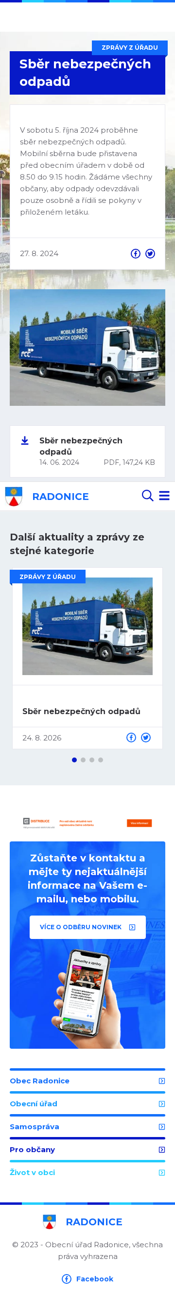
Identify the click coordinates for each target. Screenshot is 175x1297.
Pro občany (32, 1149)
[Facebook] (135, 253)
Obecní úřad (33, 1103)
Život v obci (32, 1172)
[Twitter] (150, 253)
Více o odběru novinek (81, 927)
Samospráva (34, 1126)
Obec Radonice (40, 1080)
